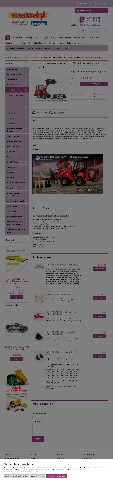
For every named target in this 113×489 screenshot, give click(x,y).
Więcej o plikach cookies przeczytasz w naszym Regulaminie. (22, 472)
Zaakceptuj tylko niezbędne (16, 476)
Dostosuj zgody (37, 476)
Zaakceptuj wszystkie (56, 476)
